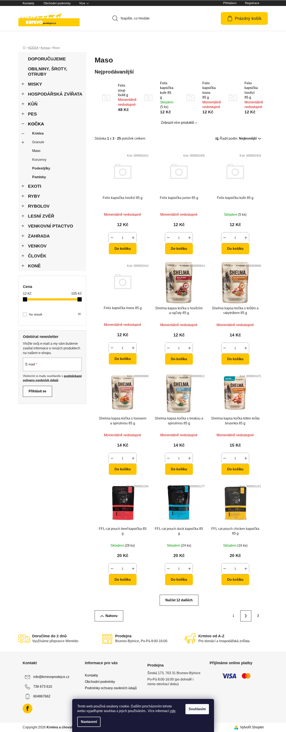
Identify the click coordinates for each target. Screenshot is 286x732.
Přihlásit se (37, 391)
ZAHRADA (39, 235)
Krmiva (38, 133)
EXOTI (34, 186)
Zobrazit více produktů (177, 122)
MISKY (35, 84)
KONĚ (34, 265)
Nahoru (111, 616)
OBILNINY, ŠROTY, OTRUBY (47, 71)
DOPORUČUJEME (47, 58)
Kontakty (28, 3)
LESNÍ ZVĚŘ (41, 216)
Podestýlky (41, 168)
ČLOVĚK (37, 255)
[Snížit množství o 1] (112, 237)
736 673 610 (42, 686)
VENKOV (37, 245)
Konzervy (39, 159)
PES (32, 113)
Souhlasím (197, 709)
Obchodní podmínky (57, 3)
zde (172, 711)
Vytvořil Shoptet (252, 727)
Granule (38, 142)
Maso (36, 151)
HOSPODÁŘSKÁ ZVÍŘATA (55, 94)
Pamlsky (39, 177)
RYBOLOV (39, 206)
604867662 (41, 696)
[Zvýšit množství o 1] (133, 237)
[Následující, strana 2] (245, 615)
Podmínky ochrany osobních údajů (111, 688)
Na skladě (55, 314)
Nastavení (89, 722)
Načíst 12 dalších (179, 600)
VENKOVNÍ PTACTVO (50, 226)
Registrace (252, 3)
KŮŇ (32, 103)
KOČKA (36, 123)
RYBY (34, 196)
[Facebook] (27, 708)
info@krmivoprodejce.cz (51, 677)
